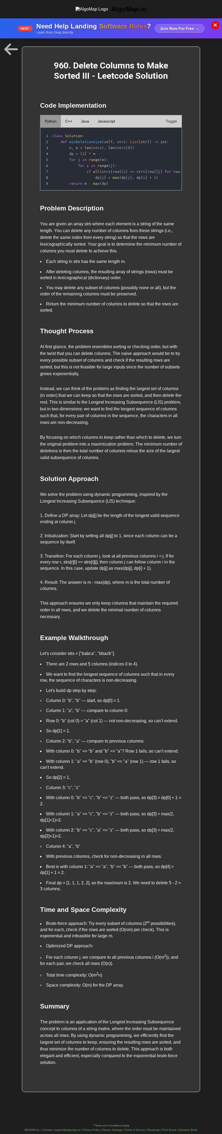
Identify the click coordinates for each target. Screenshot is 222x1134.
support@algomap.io (67, 1129)
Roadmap (154, 1129)
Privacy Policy (91, 1129)
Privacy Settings (112, 1129)
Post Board (169, 1129)
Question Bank (188, 1129)
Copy (172, 133)
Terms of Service (135, 1129)
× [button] (215, 25)
